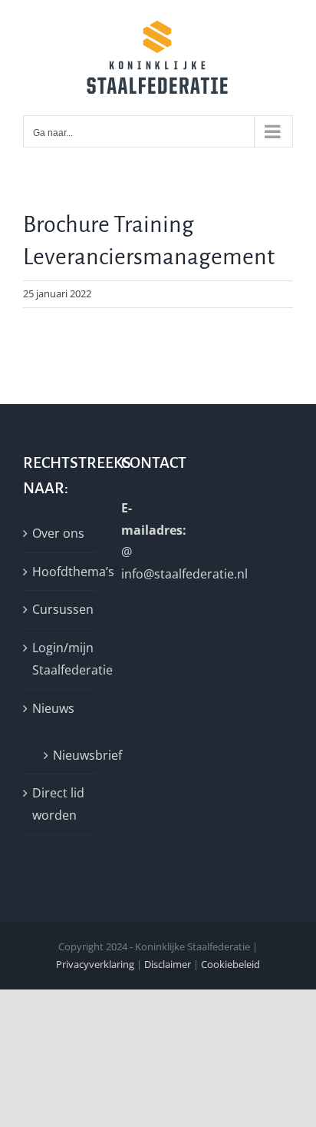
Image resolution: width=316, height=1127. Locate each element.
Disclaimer (167, 964)
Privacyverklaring (95, 964)
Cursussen (60, 609)
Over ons (58, 533)
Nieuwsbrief (67, 755)
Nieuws (53, 708)
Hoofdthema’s (60, 571)
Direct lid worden (58, 804)
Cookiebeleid (230, 964)
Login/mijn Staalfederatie (60, 658)
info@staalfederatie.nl (184, 573)
